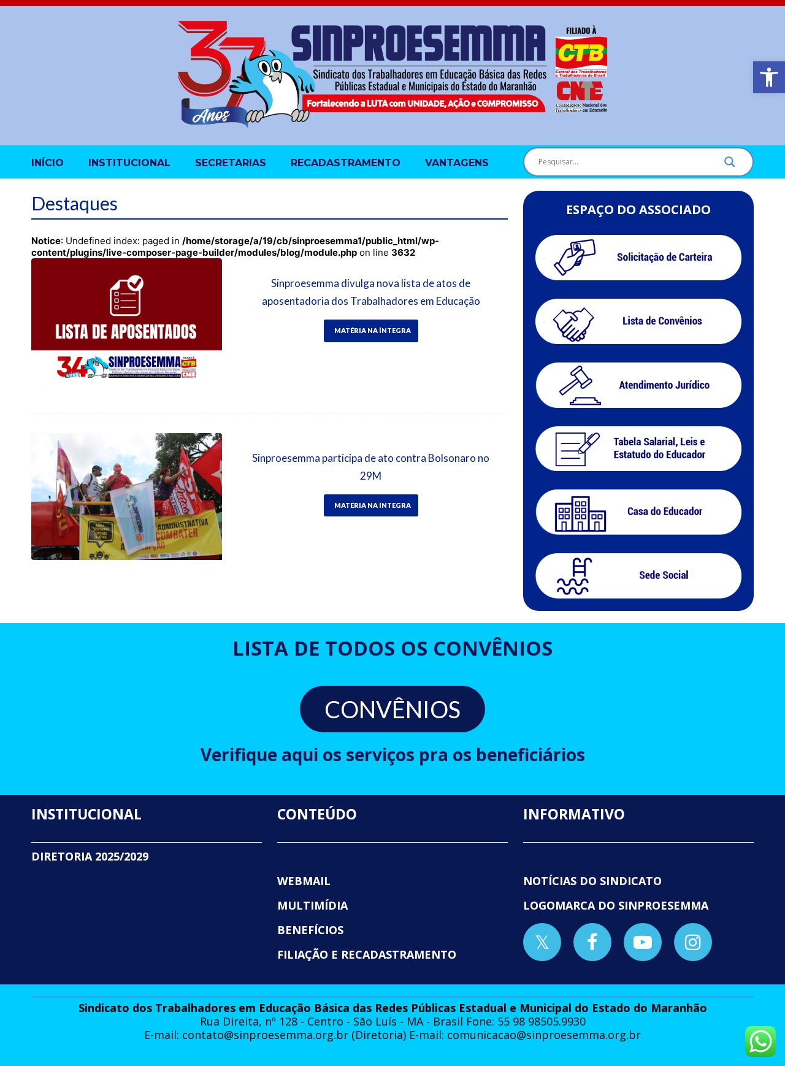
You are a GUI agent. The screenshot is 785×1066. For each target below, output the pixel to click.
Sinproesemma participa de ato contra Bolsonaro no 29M (370, 466)
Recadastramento (345, 163)
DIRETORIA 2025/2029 (89, 856)
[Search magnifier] (730, 165)
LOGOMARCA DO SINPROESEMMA (615, 905)
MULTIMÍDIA (312, 905)
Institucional (129, 163)
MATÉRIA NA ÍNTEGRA (372, 330)
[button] (769, 77)
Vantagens (457, 163)
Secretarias (230, 163)
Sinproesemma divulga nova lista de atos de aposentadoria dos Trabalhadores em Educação (371, 292)
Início (47, 163)
